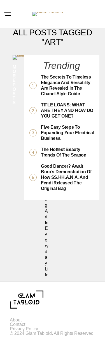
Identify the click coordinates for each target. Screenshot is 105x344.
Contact (17, 324)
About (16, 320)
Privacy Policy (24, 328)
